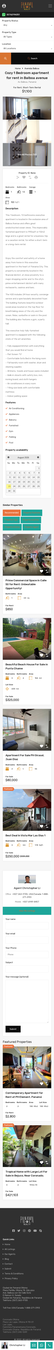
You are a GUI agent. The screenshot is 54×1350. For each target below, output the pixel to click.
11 (19, 477)
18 (19, 482)
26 (24, 486)
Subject (9, 962)
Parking (12, 437)
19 (24, 482)
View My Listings (27, 911)
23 (9, 486)
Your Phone (11, 948)
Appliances (14, 414)
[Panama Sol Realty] (27, 8)
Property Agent (32, 527)
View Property (27, 567)
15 (38, 477)
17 (14, 482)
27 (29, 486)
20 (29, 482)
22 (38, 482)
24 (14, 486)
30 (9, 491)
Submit (8, 1269)
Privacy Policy (11, 1278)
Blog (7, 1259)
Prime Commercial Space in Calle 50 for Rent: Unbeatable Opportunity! (26, 584)
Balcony (12, 420)
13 (29, 477)
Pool (11, 442)
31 (14, 491)
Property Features (32, 513)
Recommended (12, 513)
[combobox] (27, 25)
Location (6, 44)
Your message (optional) (17, 977)
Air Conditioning (16, 408)
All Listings (10, 1249)
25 (19, 486)
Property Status (10, 21)
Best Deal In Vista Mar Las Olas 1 (25, 835)
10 (14, 477)
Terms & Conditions (14, 1274)
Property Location (31, 520)
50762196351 (13, 15)
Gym (11, 431)
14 (33, 477)
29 (38, 486)
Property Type (9, 32)
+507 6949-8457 (31, 902)
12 (24, 477)
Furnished (13, 425)
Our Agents (10, 1254)
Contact (9, 1264)
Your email (10, 933)
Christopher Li (17, 1345)
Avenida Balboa (32, 68)
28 (33, 486)
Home (18, 68)
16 (9, 482)
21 (33, 482)
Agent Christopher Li (27, 888)
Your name (11, 919)
